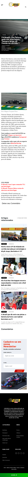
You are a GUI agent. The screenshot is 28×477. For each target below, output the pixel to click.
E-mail (5, 362)
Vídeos (18, 433)
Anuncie (4, 457)
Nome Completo (7, 352)
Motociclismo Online (20, 436)
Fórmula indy (5, 435)
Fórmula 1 (5, 433)
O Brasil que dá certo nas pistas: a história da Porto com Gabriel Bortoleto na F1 (13, 317)
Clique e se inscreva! (14, 135)
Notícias (4, 430)
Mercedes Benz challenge (6, 439)
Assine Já (14, 475)
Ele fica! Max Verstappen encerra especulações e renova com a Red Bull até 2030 (13, 283)
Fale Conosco (6, 460)
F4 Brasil (4, 34)
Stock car (4, 442)
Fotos (18, 430)
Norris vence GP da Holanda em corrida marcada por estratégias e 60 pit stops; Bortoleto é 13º (13, 249)
